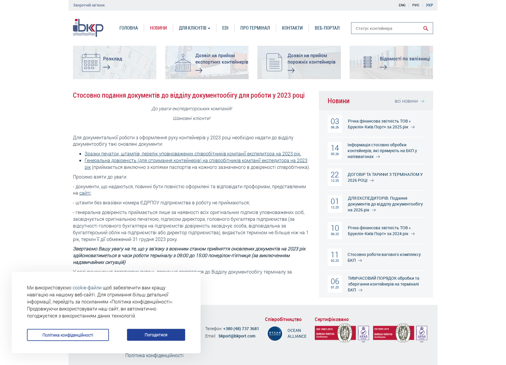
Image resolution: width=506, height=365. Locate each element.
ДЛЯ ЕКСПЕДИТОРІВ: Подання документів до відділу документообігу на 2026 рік (385, 204)
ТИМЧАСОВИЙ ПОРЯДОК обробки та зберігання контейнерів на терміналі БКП (383, 284)
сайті (84, 193)
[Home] (88, 28)
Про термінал (255, 28)
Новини (158, 28)
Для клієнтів (193, 28)
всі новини (407, 101)
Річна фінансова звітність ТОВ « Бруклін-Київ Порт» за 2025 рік (379, 124)
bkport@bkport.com (237, 336)
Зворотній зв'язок (89, 5)
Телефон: (213, 328)
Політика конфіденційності (67, 335)
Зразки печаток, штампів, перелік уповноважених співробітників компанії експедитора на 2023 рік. (193, 153)
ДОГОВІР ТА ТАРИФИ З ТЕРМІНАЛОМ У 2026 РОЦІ (385, 177)
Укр (429, 5)
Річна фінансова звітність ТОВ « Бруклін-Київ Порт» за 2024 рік (379, 230)
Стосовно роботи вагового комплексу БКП (384, 257)
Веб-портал (327, 28)
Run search (425, 28)
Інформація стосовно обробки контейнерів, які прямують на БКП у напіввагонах (382, 150)
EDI (225, 28)
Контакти (292, 28)
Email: (210, 336)
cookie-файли (87, 287)
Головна (128, 28)
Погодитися (156, 334)
